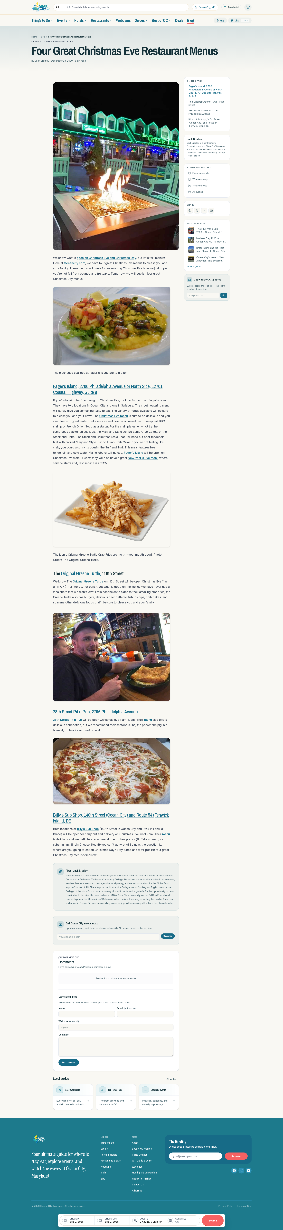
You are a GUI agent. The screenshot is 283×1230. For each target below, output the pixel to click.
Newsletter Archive (141, 1178)
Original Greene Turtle (88, 581)
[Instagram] (241, 1170)
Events (104, 1148)
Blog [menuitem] (190, 20)
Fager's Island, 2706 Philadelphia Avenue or (92, 386)
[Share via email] (211, 210)
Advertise (137, 1190)
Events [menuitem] (62, 20)
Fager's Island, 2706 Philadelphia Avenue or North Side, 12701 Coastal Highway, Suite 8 (205, 91)
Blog (43, 37)
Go (223, 295)
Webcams (106, 1166)
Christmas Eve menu (113, 416)
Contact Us (138, 1184)
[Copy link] (190, 210)
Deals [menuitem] (179, 20)
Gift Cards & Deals (141, 1160)
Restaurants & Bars (111, 1160)
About (135, 1142)
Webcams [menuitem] (123, 20)
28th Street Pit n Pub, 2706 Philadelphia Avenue (203, 112)
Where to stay (200, 179)
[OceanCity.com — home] (39, 1140)
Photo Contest (139, 1154)
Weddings (137, 1166)
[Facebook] (234, 1170)
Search (213, 1220)
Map (222, 20)
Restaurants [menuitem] (100, 20)
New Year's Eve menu (143, 458)
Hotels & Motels (109, 1154)
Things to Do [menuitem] (40, 20)
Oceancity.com (74, 263)
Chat (241, 20)
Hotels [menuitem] (79, 20)
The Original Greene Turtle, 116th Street (206, 103)
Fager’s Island (133, 452)
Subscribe (167, 936)
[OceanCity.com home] (40, 7)
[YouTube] (249, 1170)
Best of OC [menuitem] (160, 20)
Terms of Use (244, 1206)
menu (148, 719)
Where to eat (199, 185)
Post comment (68, 1062)
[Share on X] (197, 210)
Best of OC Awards (142, 1148)
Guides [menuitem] (140, 20)
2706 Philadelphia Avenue (115, 711)
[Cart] (248, 7)
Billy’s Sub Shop (88, 829)
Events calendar (201, 173)
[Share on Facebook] (204, 210)
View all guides (194, 266)
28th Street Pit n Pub (71, 711)
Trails (103, 1172)
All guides (171, 1079)
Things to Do (107, 1142)
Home (34, 37)
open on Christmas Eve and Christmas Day (106, 258)
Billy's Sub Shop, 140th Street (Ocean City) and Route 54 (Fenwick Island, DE (111, 818)
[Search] (68, 7)
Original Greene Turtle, (81, 573)
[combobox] (129, 7)
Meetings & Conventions (144, 1172)
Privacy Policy (226, 1206)
